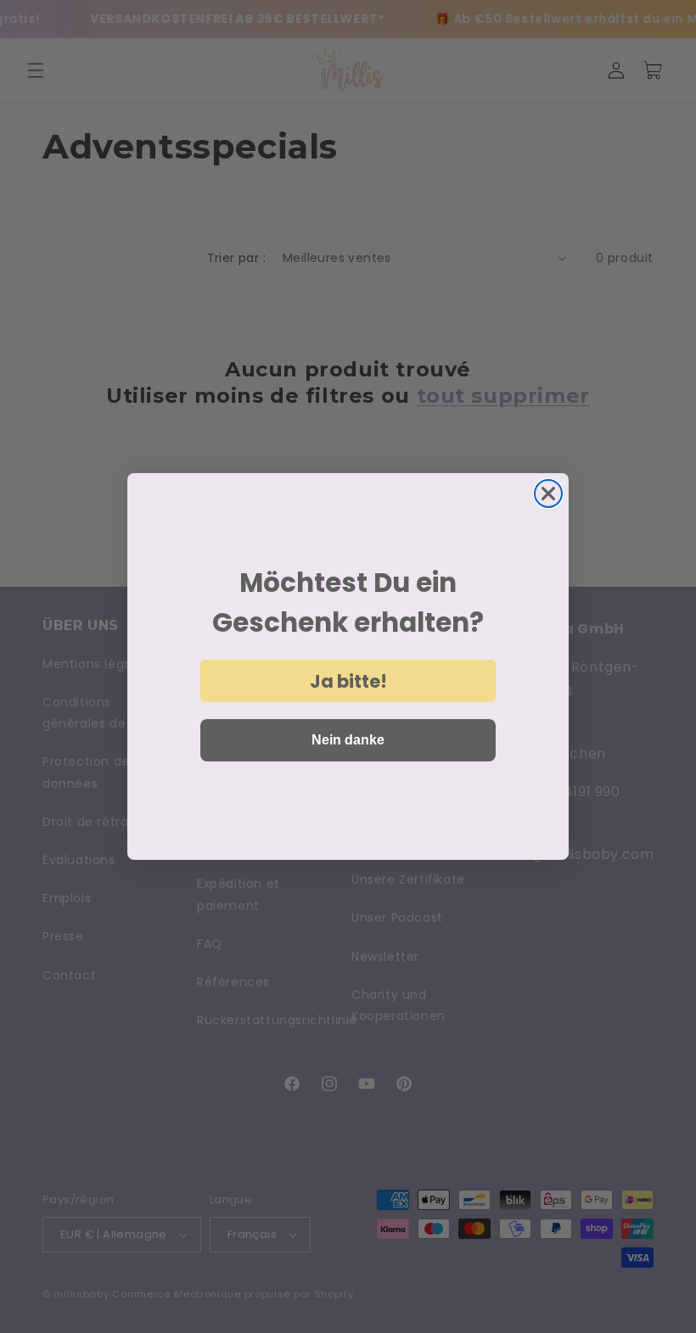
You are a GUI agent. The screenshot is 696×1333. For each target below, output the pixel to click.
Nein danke (348, 740)
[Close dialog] (548, 493)
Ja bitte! (348, 681)
